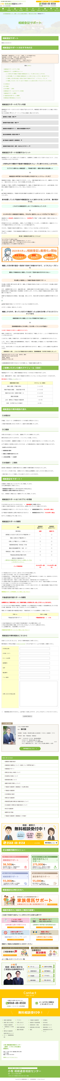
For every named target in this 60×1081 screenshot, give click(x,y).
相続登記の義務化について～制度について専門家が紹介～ (20, 765)
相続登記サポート (9, 769)
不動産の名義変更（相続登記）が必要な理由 (17, 787)
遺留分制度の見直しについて (12, 783)
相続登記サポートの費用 (9, 93)
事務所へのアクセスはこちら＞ (10, 1057)
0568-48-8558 (21, 644)
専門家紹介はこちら (29, 748)
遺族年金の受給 (9, 812)
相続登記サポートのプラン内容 (11, 69)
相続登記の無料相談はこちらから (12, 98)
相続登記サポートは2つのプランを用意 (13, 91)
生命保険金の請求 (9, 794)
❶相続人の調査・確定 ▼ (9, 117)
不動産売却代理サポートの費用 (11, 95)
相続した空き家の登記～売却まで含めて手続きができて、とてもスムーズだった (26, 78)
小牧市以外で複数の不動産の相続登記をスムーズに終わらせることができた (25, 74)
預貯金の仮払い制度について (12, 772)
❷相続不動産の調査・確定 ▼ (11, 122)
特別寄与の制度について (11, 776)
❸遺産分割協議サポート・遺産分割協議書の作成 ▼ (16, 128)
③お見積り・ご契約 (8, 88)
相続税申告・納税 (34, 1025)
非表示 (29, 65)
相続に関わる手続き (9, 1022)
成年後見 (45, 1022)
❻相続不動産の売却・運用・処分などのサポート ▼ (16, 146)
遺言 (31, 1029)
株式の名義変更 (9, 808)
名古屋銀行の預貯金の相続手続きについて (16, 805)
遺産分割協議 (20, 1029)
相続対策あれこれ (47, 1025)
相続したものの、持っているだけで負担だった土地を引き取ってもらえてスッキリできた (29, 81)
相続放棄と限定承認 (35, 1027)
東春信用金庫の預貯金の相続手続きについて (17, 801)
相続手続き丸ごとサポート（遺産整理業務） (9, 1035)
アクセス (19, 1020)
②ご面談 (6, 86)
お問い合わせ (20, 1022)
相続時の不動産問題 (35, 1022)
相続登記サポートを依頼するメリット (13, 71)
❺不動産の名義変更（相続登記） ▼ (12, 140)
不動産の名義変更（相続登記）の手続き (15, 816)
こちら (14, 379)
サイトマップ (20, 1025)
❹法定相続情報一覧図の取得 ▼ (11, 134)
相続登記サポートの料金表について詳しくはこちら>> (16, 591)
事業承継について (47, 1027)
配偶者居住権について (11, 779)
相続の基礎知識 (7, 1020)
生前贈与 (45, 1020)
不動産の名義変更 (9, 790)
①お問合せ (6, 84)
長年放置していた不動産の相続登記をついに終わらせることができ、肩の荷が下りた (27, 76)
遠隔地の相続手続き (10, 761)
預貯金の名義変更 (9, 798)
